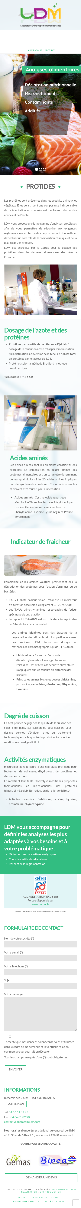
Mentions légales (64, 1189)
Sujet (7, 980)
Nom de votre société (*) (19, 938)
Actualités (45, 1201)
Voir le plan (16, 1103)
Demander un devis (41, 1177)
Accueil (23, 1198)
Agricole (57, 1198)
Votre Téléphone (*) (16, 966)
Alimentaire (39, 1198)
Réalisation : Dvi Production (41, 1192)
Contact (62, 1201)
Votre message (13, 994)
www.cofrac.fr (40, 904)
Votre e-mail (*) (13, 952)
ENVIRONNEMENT (24, 1201)
